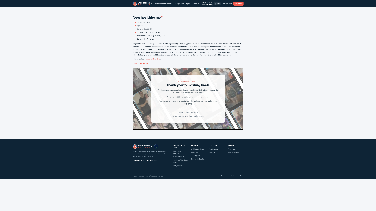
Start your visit (177, 166)
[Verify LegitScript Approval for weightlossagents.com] (156, 146)
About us (212, 152)
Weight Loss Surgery (182, 4)
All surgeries (195, 152)
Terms (223, 176)
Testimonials (213, 149)
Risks (241, 176)
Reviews (196, 4)
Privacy (217, 176)
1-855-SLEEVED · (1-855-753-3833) (145, 160)
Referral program (233, 152)
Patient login (232, 149)
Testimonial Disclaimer (152, 59)
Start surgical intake (197, 159)
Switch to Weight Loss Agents (180, 161)
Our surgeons (195, 156)
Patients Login (227, 3)
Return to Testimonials (140, 63)
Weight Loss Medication (164, 4)
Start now (238, 3)
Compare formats (179, 157)
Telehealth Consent (232, 176)
